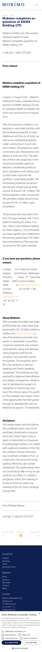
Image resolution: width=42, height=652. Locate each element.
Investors (5, 586)
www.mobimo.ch (25, 333)
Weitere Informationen (19, 627)
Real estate (6, 583)
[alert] (21, 631)
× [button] (39, 613)
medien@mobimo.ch (29, 285)
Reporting (6, 561)
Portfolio (5, 558)
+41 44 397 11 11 (8, 607)
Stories (4, 564)
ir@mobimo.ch (10, 297)
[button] (21, 648)
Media (4, 588)
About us (5, 580)
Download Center (9, 567)
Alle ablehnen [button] (31, 643)
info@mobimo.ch (8, 610)
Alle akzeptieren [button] (11, 643)
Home (4, 577)
